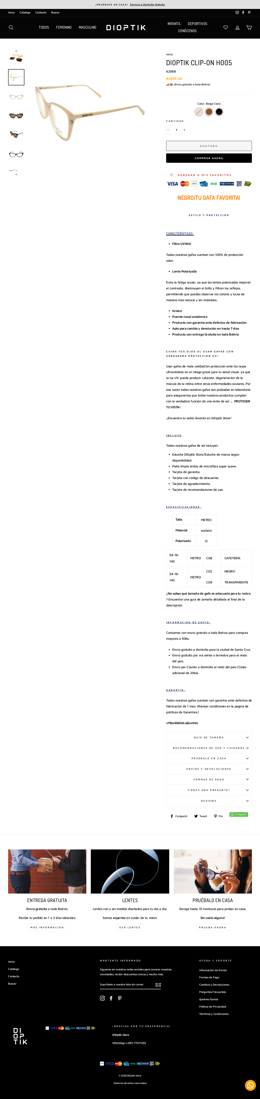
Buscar (55, 12)
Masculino (87, 27)
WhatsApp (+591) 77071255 (129, 1043)
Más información (47, 927)
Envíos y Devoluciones (209, 768)
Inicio (11, 12)
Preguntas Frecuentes (212, 992)
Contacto (41, 12)
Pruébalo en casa (209, 758)
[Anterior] (16, 52)
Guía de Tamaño (209, 737)
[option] (130, 4)
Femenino (64, 27)
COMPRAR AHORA (209, 158)
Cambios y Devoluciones (214, 984)
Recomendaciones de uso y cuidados (209, 747)
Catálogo (25, 12)
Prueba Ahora (212, 927)
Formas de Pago (209, 779)
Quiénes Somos (208, 999)
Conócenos (187, 30)
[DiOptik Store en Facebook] (111, 998)
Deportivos (197, 23)
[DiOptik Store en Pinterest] (119, 998)
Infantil (174, 23)
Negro (219, 112)
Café (209, 112)
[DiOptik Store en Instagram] (102, 998)
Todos (44, 27)
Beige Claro (199, 112)
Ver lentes (130, 927)
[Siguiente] (16, 173)
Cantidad (175, 121)
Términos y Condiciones (213, 1013)
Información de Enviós (213, 970)
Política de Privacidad (212, 1006)
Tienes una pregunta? (209, 790)
